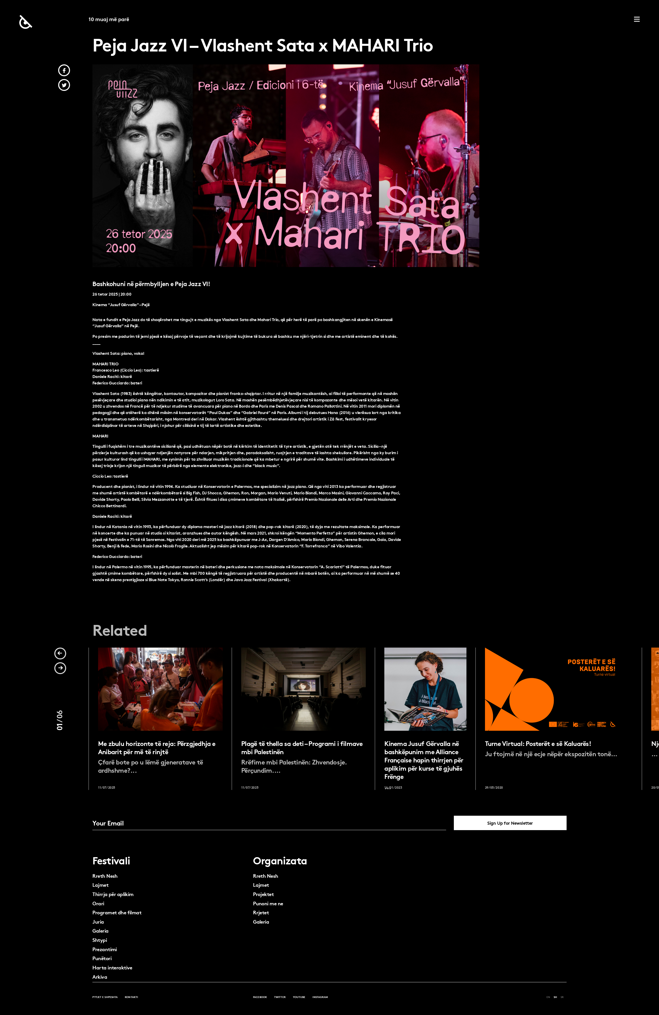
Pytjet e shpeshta (105, 997)
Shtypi (99, 939)
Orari (98, 903)
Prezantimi (104, 948)
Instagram (320, 997)
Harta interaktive (112, 967)
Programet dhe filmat (116, 912)
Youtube (299, 997)
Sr (562, 997)
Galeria (100, 930)
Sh (555, 997)
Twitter (280, 997)
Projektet (263, 893)
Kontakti (131, 997)
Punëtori (101, 957)
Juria (98, 921)
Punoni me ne (268, 903)
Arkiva (99, 976)
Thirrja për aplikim (112, 893)
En (548, 997)
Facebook (260, 997)
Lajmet (100, 884)
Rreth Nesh (104, 875)
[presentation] (60, 653)
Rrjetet (261, 912)
